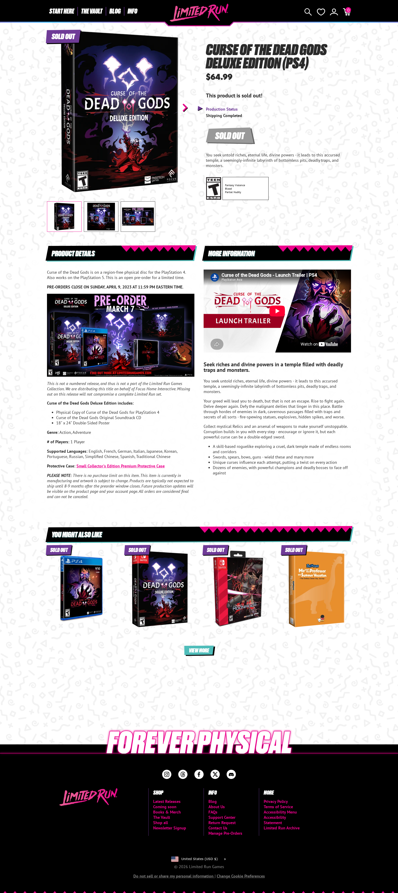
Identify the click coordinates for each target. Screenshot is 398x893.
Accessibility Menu (280, 812)
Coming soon (164, 806)
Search (308, 12)
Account (334, 12)
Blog (115, 11)
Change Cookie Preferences (241, 876)
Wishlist (321, 12)
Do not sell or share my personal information (174, 876)
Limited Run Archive (282, 828)
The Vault (91, 11)
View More (199, 650)
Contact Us (217, 828)
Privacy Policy (276, 801)
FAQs (212, 812)
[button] (54, 108)
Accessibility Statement (275, 820)
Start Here (61, 11)
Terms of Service (278, 806)
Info (132, 11)
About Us (216, 806)
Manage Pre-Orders (225, 833)
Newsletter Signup (169, 828)
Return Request (222, 822)
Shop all (160, 822)
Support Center (221, 817)
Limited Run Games (199, 13)
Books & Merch (167, 812)
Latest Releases (167, 801)
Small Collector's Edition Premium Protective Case (120, 466)
